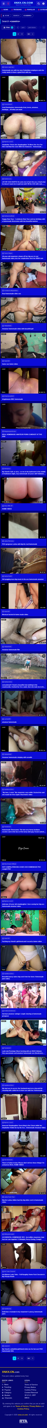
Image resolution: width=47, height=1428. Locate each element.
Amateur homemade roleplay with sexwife (17, 757)
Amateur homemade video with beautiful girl (17, 329)
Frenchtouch (8, 104)
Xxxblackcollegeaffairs (11, 290)
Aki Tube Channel (9, 1271)
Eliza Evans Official (10, 864)
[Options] (44, 41)
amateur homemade (9, 722)
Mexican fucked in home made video (15, 614)
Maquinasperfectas (10, 431)
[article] (23, 56)
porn (23, 27)
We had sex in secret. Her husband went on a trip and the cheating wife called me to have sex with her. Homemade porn (22, 1090)
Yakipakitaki (7, 325)
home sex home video (10, 364)
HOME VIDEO (7, 509)
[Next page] (32, 34)
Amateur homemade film (11, 650)
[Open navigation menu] (4, 3)
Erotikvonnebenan (9, 1010)
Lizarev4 (6, 1346)
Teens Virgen (8, 253)
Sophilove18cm (8, 789)
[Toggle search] (38, 3)
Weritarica (7, 468)
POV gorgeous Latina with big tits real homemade (19, 544)
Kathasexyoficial (9, 216)
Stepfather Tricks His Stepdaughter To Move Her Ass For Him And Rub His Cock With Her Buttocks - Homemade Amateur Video (22, 147)
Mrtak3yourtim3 (9, 396)
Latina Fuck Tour (9, 1197)
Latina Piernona (9, 541)
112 (29, 34)
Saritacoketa (8, 682)
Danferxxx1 (7, 179)
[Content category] (8, 3)
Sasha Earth (8, 576)
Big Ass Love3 (8, 141)
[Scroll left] (18, 27)
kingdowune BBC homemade (12, 399)
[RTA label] (24, 1421)
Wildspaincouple (9, 1234)
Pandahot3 (7, 826)
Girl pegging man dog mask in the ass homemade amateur (23, 579)
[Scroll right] (43, 27)
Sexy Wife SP (8, 505)
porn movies (32, 27)
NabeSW (7, 361)
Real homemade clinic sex (11, 294)
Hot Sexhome (8, 1159)
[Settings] (43, 3)
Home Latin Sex (9, 67)
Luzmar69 (7, 719)
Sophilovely (7, 1308)
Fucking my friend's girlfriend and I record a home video (22, 941)
